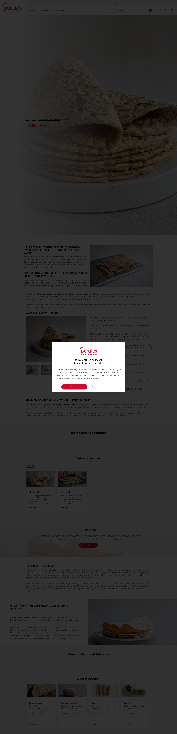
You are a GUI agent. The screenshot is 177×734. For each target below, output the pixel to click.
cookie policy (104, 375)
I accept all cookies (71, 387)
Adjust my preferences (100, 387)
